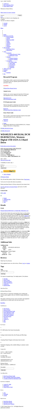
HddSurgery (6, 385)
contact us (26, 215)
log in (23, 263)
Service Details (6, 310)
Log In (5, 25)
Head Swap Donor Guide (9, 376)
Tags (4, 202)
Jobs (4, 320)
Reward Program (7, 316)
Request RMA (6, 285)
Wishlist (5, 24)
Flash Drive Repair (7, 402)
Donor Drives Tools (8, 387)
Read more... (27, 179)
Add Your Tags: (4, 270)
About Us (5, 317)
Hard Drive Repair (7, 401)
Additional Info (6, 199)
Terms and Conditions (8, 315)
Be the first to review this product (8, 146)
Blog (4, 321)
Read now (5, 108)
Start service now (7, 98)
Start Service (6, 308)
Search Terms (6, 280)
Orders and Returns (7, 282)
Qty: (2, 166)
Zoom (11, 128)
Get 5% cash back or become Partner (9, 186)
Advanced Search (7, 281)
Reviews (5, 200)
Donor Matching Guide (8, 312)
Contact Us (6, 3)
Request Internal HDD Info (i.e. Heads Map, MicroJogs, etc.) (14, 210)
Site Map (5, 278)
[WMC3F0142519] (5, 130)
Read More (3, 302)
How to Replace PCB (8, 5)
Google (5, 395)
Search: (2, 15)
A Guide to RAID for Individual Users (12, 378)
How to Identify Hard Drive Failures (11, 377)
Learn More (5, 85)
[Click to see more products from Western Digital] (5, 177)
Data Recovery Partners (8, 404)
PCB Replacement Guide (9, 311)
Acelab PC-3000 (7, 384)
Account (5, 23)
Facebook (5, 394)
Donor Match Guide (8, 6)
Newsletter (3, 367)
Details (5, 198)
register (28, 263)
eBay (4, 393)
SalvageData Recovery (8, 313)
